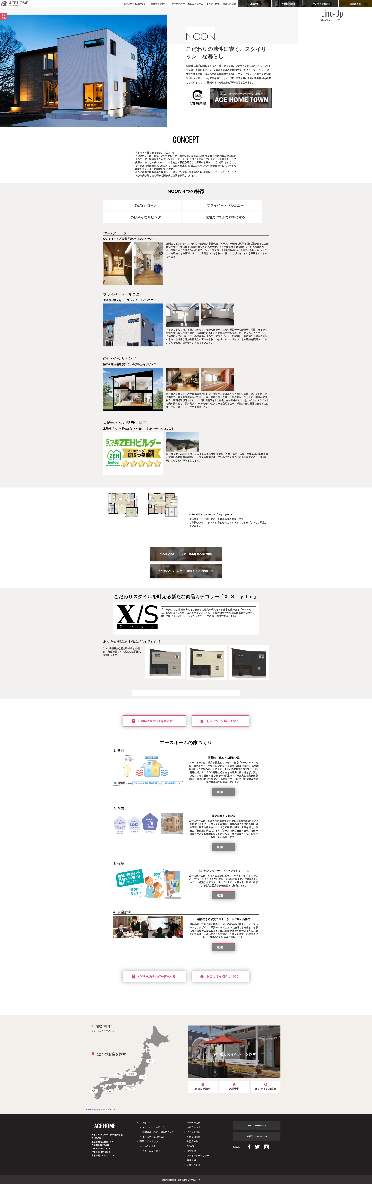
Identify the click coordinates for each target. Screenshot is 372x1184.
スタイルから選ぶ (151, 1151)
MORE (220, 792)
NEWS (190, 1146)
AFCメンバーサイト (256, 1125)
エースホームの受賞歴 (153, 1137)
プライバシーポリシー (198, 1155)
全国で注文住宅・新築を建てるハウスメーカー (182, 1179)
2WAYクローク (146, 205)
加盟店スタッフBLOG (257, 1136)
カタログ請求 (288, 3)
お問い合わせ (193, 1165)
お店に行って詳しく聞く (223, 721)
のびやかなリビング (146, 217)
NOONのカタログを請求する (156, 721)
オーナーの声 (193, 1122)
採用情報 (191, 1160)
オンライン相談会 (322, 3)
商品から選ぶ (149, 1146)
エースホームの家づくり (154, 1127)
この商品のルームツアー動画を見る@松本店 (186, 554)
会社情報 (191, 1151)
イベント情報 (193, 1132)
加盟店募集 (355, 3)
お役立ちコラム (194, 1127)
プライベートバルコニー (225, 205)
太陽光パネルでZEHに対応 (225, 217)
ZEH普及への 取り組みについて (158, 1132)
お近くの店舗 (193, 1137)
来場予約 (254, 3)
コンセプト (145, 1122)
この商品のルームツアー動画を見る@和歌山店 (186, 571)
